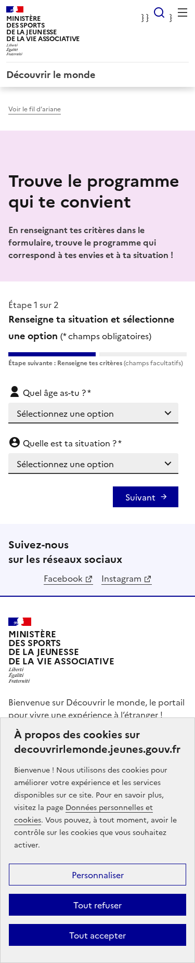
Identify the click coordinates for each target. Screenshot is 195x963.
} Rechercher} (159, 12)
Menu (182, 12)
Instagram (121, 578)
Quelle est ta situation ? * (71, 442)
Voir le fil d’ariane (34, 108)
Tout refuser (97, 904)
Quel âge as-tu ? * (56, 392)
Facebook (63, 578)
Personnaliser (98, 874)
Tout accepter (97, 935)
